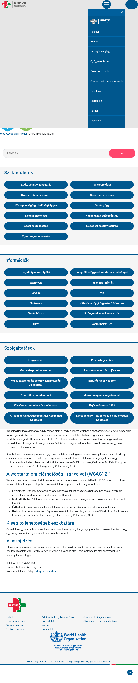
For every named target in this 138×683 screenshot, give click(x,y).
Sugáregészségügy (102, 194)
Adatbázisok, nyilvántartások (106, 81)
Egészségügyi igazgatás (36, 184)
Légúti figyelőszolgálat (36, 272)
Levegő (36, 292)
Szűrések (36, 303)
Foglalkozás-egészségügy (102, 215)
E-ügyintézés (36, 360)
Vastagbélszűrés (102, 323)
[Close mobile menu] (121, 12)
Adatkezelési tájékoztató (97, 617)
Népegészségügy (100, 51)
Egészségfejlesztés (36, 225)
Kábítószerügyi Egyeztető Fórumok (102, 303)
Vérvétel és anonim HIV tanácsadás (36, 405)
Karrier (94, 110)
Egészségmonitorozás (36, 236)
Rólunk (94, 41)
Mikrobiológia (102, 184)
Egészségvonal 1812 (102, 405)
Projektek (95, 90)
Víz (102, 292)
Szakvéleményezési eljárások (102, 370)
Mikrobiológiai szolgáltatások (102, 395)
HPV (36, 323)
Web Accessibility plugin (14, 133)
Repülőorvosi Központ (102, 380)
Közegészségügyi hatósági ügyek (36, 205)
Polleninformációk (102, 282)
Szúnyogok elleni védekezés (102, 313)
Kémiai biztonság (36, 215)
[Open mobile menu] (106, 4)
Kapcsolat (96, 120)
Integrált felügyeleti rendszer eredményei (102, 272)
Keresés (122, 153)
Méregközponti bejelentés (36, 370)
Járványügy (102, 205)
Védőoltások (36, 313)
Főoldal (94, 31)
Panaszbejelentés (102, 360)
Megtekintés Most (46, 571)
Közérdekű (96, 100)
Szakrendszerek (99, 71)
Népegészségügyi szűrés (102, 225)
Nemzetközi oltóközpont (36, 395)
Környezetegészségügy (36, 194)
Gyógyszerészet (99, 61)
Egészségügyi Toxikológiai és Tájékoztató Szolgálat (102, 417)
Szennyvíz (35, 282)
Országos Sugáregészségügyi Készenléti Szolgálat (36, 417)
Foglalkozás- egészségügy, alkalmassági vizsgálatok (36, 382)
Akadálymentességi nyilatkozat (100, 621)
